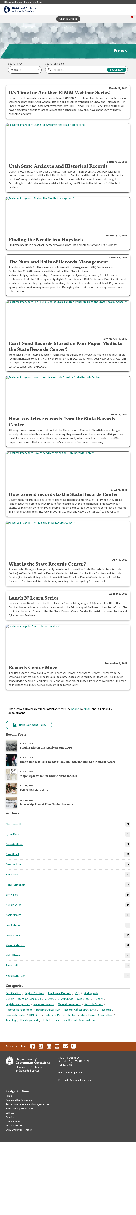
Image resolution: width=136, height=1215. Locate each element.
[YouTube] (57, 1046)
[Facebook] (33, 1046)
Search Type (15, 64)
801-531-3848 (65, 1065)
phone (75, 709)
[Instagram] (41, 1046)
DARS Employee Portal (17, 1130)
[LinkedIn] (49, 1046)
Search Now (116, 70)
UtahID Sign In (68, 19)
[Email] (65, 1046)
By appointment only (80, 1080)
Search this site (54, 64)
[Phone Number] (73, 1046)
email (87, 709)
